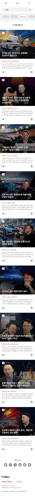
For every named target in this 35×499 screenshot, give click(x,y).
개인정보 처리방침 (6, 482)
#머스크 (9, 61)
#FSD (13, 202)
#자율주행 (13, 250)
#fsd (15, 108)
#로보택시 (10, 438)
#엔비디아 (13, 391)
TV (29, 3)
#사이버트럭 (15, 61)
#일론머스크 (10, 108)
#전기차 (14, 297)
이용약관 (19, 482)
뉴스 (17, 3)
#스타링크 (15, 155)
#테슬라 (4, 61)
